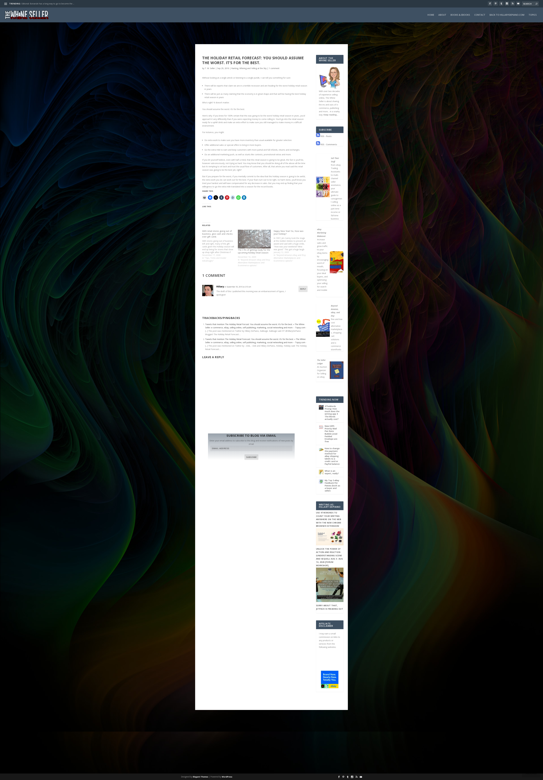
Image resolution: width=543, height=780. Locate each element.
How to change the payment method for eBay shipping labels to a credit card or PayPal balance (332, 456)
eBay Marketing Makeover (321, 232)
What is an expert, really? (332, 472)
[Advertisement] (271, 751)
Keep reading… (331, 114)
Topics (533, 15)
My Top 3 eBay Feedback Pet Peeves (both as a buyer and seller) (332, 485)
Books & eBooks (460, 15)
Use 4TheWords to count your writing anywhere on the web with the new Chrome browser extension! (328, 519)
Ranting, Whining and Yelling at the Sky (249, 68)
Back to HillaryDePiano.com (507, 15)
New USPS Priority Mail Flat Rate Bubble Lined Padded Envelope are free (331, 434)
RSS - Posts (325, 136)
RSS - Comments (328, 144)
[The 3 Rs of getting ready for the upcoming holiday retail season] (254, 239)
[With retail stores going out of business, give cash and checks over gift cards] (220, 246)
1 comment (274, 68)
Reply (303, 289)
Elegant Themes (200, 776)
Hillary (220, 286)
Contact (479, 15)
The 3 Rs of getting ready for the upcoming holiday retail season (254, 251)
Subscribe (251, 457)
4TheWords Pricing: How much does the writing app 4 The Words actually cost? (332, 412)
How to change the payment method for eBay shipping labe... (49, 3)
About (442, 15)
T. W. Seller (210, 68)
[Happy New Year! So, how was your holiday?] (291, 246)
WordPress (227, 776)
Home (430, 15)
